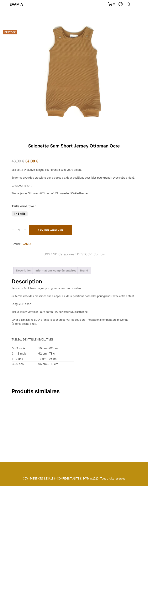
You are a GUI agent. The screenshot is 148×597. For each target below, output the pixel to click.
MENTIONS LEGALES (42, 478)
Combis (99, 254)
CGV (25, 478)
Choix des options (30, 450)
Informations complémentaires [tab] (55, 270)
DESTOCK (84, 254)
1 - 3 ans (19, 213)
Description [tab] (24, 270)
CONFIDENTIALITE (68, 478)
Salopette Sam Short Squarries (112, 440)
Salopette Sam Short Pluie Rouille (69, 440)
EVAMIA (26, 244)
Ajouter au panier (51, 230)
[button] (111, 4)
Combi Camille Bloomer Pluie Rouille (26, 440)
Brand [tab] (84, 270)
